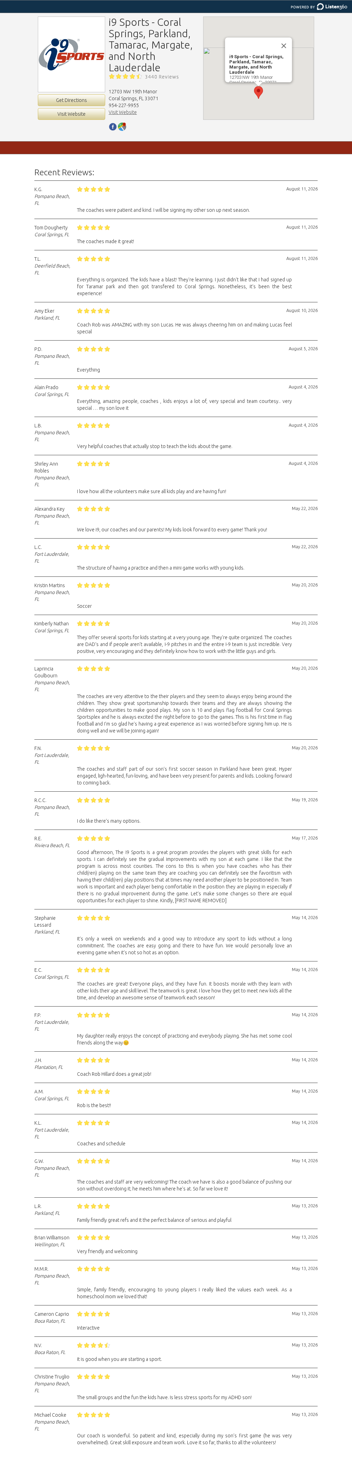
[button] (258, 92)
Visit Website (71, 114)
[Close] (284, 46)
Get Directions (71, 100)
